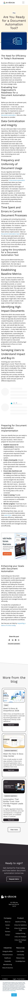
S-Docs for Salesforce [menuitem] (20, 925)
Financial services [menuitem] (7, 955)
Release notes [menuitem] (20, 958)
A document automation (17, 180)
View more (14, 829)
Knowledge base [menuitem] (20, 961)
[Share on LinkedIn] (12, 640)
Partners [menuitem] (7, 931)
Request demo (14, 879)
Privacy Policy (12, 990)
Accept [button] (14, 995)
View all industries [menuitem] (7, 968)
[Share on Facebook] (15, 640)
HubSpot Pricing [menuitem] (20, 933)
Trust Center (21, 979)
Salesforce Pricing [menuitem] (20, 922)
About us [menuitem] (7, 922)
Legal (14, 979)
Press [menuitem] (7, 928)
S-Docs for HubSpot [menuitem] (20, 937)
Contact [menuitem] (7, 935)
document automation (8, 115)
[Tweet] (18, 640)
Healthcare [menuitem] (7, 958)
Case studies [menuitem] (20, 951)
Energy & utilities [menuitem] (8, 951)
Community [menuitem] (20, 955)
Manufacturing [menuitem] (7, 964)
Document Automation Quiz (10, 234)
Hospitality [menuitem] (7, 961)
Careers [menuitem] (7, 925)
